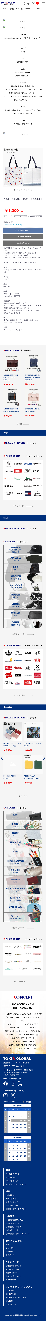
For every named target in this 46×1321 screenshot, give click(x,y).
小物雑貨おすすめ (13, 1223)
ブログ (8, 1255)
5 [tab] (24, 190)
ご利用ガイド (12, 1261)
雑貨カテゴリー (12, 1205)
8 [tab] (31, 190)
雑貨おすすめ (11, 1198)
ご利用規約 (10, 1290)
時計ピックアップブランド (16, 1184)
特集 (7, 1244)
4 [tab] (21, 190)
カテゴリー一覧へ (19, 634)
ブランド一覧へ (19, 506)
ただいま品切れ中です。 (23, 230)
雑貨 (8, 1191)
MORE (19, 424)
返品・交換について (13, 1276)
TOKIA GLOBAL (14, 1240)
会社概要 (9, 1301)
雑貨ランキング (12, 1202)
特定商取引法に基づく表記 (16, 1297)
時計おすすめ (11, 1177)
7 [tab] (29, 190)
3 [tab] (19, 190)
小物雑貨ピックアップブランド (18, 1233)
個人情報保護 (11, 1294)
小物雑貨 (10, 1216)
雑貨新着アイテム (12, 1195)
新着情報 (9, 1251)
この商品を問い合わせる (23, 236)
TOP (4, 9)
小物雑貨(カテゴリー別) (15, 9)
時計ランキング (12, 1181)
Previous (1, 758)
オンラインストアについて (19, 1286)
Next (44, 758)
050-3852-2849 (18, 1066)
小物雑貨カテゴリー (13, 1230)
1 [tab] (14, 190)
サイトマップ (11, 1304)
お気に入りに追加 (23, 243)
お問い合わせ (11, 1279)
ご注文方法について (13, 1266)
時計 (8, 1170)
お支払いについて (13, 1269)
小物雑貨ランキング (13, 1227)
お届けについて (13, 1273)
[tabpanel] (23, 167)
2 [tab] (17, 190)
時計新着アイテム (12, 1174)
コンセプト (10, 1248)
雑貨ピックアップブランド (16, 1209)
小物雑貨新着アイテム (14, 1220)
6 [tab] (26, 190)
